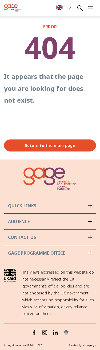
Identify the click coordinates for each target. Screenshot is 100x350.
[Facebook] (34, 332)
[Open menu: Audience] (50, 221)
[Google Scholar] (66, 332)
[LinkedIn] (55, 332)
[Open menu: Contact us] (50, 237)
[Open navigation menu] (90, 8)
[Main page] (12, 8)
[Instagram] (44, 332)
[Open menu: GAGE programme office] (50, 253)
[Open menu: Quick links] (50, 205)
